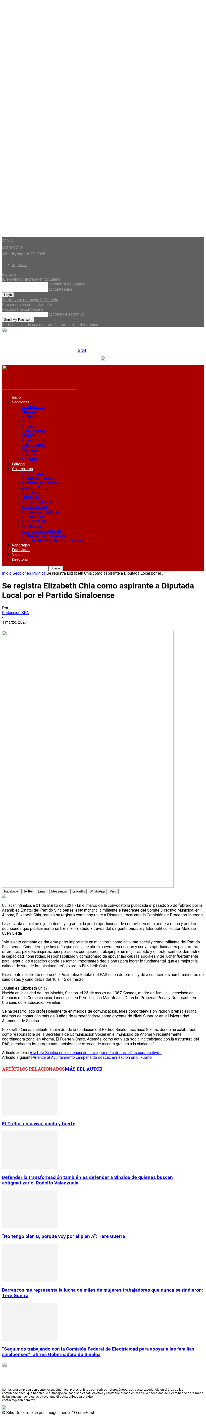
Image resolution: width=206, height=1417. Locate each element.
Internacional (33, 406)
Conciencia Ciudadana (41, 483)
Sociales (29, 459)
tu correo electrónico (66, 314)
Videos (18, 554)
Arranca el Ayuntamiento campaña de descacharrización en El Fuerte (92, 1057)
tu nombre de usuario (66, 284)
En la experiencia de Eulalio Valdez (52, 540)
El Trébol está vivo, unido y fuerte (38, 1124)
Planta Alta (31, 526)
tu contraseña (60, 289)
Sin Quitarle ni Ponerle (41, 530)
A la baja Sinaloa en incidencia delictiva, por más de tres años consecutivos (96, 1052)
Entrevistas (21, 550)
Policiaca (30, 449)
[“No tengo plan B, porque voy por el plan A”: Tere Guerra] (29, 1226)
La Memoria (32, 516)
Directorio (20, 559)
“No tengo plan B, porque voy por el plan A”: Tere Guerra (63, 1236)
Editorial (18, 464)
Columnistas (22, 469)
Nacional (29, 411)
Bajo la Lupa (32, 473)
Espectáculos (34, 440)
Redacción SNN (15, 612)
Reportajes (21, 545)
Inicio (16, 397)
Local (27, 421)
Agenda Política (36, 487)
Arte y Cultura (33, 444)
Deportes (30, 435)
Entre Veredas (34, 506)
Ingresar (19, 264)
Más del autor (83, 1069)
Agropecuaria (33, 430)
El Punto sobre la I (38, 502)
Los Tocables (34, 521)
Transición (31, 497)
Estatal (28, 416)
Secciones (20, 402)
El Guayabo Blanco (38, 478)
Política (28, 454)
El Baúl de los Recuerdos (44, 535)
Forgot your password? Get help (30, 299)
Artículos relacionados (33, 1069)
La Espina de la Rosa (40, 511)
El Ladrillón (31, 492)
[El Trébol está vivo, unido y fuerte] (29, 1114)
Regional (29, 425)
